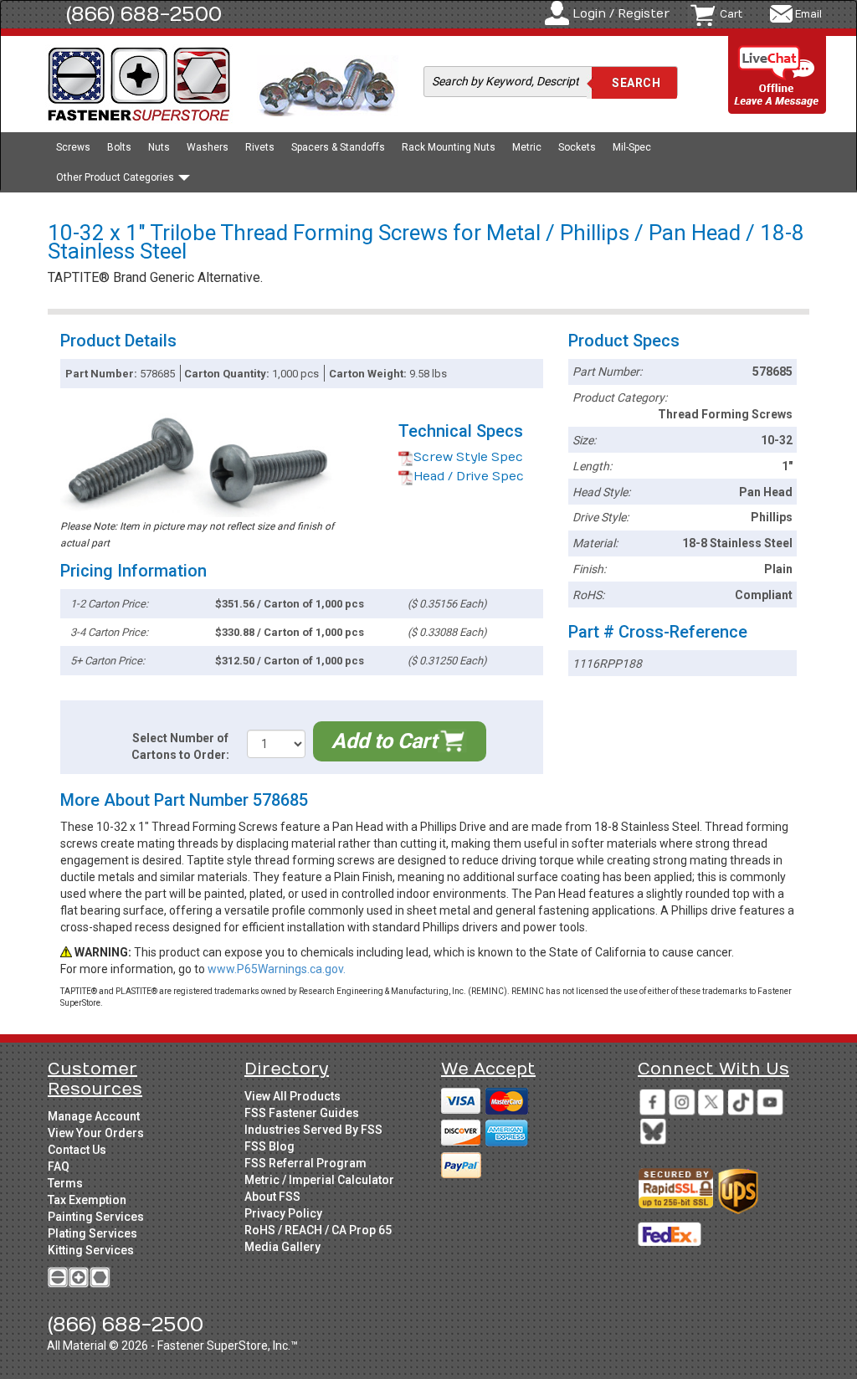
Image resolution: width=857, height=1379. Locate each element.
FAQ (58, 1166)
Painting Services (96, 1216)
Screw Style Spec (468, 457)
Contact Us (77, 1149)
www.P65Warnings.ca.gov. (277, 969)
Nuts (159, 147)
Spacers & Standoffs (338, 147)
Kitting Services (91, 1250)
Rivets (260, 147)
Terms (65, 1183)
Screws (73, 147)
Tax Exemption (87, 1200)
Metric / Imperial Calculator (319, 1180)
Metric (526, 147)
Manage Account (94, 1116)
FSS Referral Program (305, 1163)
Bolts (119, 147)
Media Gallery (282, 1246)
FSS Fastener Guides (301, 1113)
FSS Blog (269, 1146)
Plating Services (92, 1233)
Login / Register (621, 14)
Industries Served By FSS (313, 1129)
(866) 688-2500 (144, 14)
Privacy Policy (283, 1213)
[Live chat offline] (777, 75)
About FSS (272, 1196)
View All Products (292, 1096)
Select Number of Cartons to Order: (180, 746)
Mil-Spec (632, 147)
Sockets (577, 147)
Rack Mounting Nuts (448, 147)
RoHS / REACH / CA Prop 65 (318, 1230)
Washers (207, 147)
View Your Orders (96, 1133)
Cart (731, 14)
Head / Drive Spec (468, 476)
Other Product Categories (116, 177)
